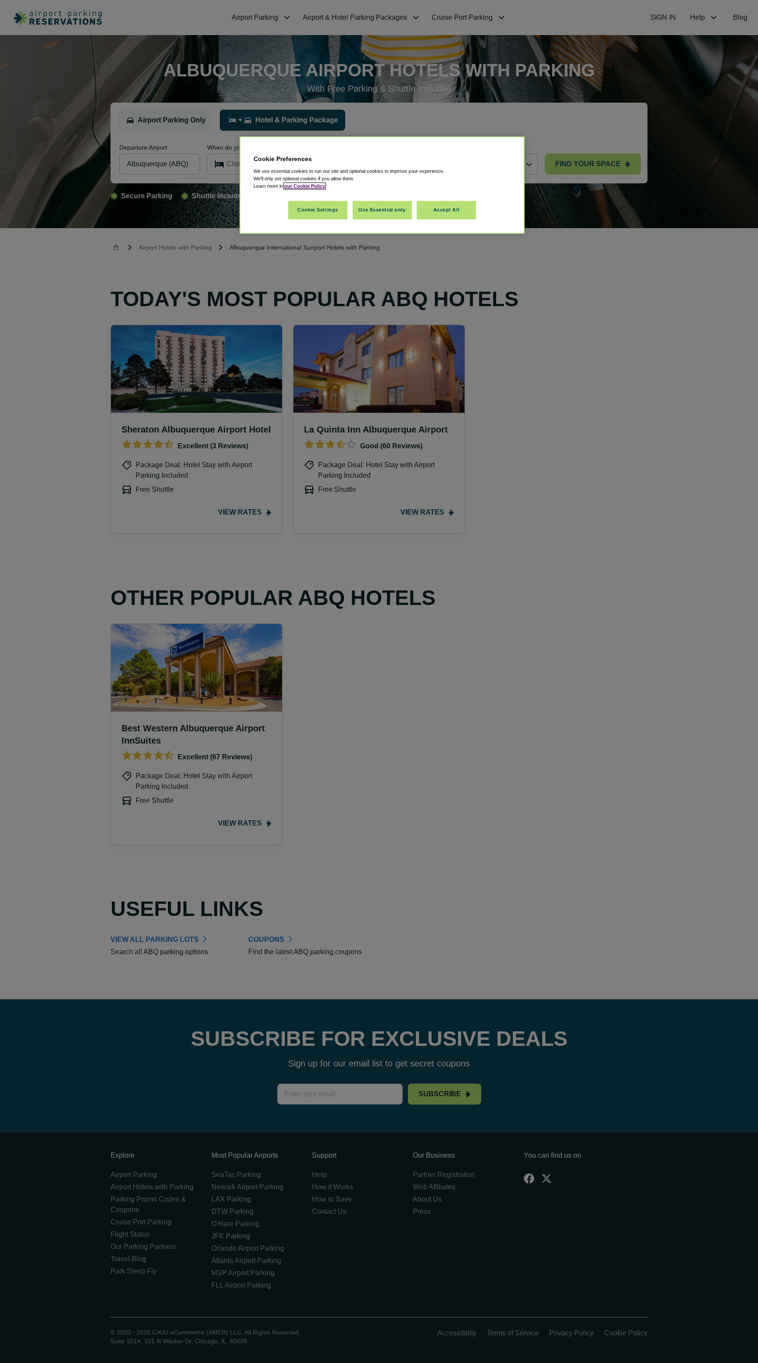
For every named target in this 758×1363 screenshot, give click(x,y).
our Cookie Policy (304, 186)
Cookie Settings (317, 209)
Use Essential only (381, 209)
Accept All (446, 209)
